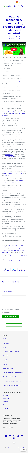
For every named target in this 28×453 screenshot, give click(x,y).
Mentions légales (8, 368)
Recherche (6, 339)
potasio (22, 111)
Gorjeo (21, 261)
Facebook (9, 261)
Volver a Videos (15, 325)
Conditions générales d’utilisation (13, 372)
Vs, (20, 110)
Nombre (4, 285)
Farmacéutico (15, 242)
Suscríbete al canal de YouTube (14, 235)
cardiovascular (14, 182)
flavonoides (19, 173)
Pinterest (5, 408)
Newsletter (6, 360)
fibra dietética (9, 154)
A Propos (6, 343)
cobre (8, 111)
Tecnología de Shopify (19, 447)
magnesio (13, 113)
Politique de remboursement (12, 381)
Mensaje (4, 298)
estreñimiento (17, 82)
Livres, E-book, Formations (11, 351)
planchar (15, 111)
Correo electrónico (7, 291)
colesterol (17, 189)
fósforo (4, 113)
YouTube (5, 395)
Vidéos (5, 347)
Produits (5, 356)
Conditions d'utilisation (10, 377)
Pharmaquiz (10, 447)
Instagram (15, 261)
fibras (6, 175)
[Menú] (25, 6)
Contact (5, 364)
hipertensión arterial (13, 250)
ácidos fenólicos (7, 173)
